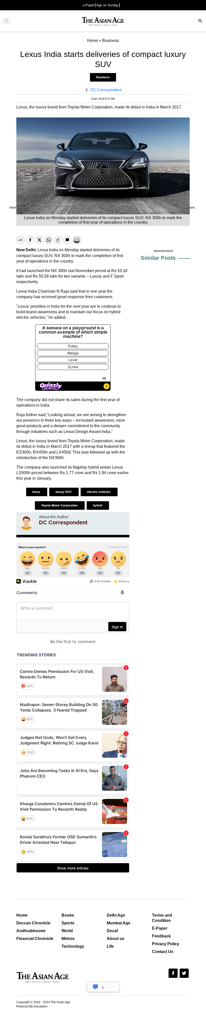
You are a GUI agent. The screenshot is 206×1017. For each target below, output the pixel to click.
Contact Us (162, 951)
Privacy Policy (165, 944)
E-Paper (159, 928)
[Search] (200, 21)
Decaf (112, 931)
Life (110, 946)
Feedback (161, 936)
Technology (73, 946)
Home (22, 915)
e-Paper (88, 5)
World (67, 931)
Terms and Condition (162, 918)
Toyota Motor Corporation (59, 505)
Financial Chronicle (34, 938)
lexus (36, 492)
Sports (68, 923)
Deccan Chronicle (33, 923)
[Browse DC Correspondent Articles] (26, 522)
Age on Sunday (107, 5)
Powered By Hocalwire (31, 1006)
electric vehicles (99, 492)
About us (115, 938)
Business (103, 77)
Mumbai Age (118, 923)
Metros (68, 938)
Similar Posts (158, 258)
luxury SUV (64, 492)
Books (68, 915)
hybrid (98, 505)
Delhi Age (116, 915)
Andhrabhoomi (30, 931)
